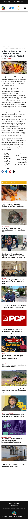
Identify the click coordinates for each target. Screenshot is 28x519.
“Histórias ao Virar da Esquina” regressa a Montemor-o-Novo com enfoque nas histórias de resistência (13, 255)
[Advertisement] (14, 28)
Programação (14, 505)
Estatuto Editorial (14, 503)
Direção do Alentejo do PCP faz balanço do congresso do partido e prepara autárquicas (12, 331)
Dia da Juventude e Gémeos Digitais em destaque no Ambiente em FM (13, 415)
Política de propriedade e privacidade (14, 509)
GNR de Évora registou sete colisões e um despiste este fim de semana (13, 306)
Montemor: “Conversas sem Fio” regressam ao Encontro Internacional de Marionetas (12, 440)
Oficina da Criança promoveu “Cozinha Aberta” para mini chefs (12, 205)
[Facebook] (10, 8)
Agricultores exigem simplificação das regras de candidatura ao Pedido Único (13, 390)
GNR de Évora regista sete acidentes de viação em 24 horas (13, 366)
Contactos (14, 507)
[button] (18, 8)
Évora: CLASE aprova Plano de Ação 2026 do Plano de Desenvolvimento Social (13, 281)
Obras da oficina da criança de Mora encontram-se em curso (13, 465)
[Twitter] (12, 8)
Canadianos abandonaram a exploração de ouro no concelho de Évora (13, 230)
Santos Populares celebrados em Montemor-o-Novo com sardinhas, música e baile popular (12, 356)
